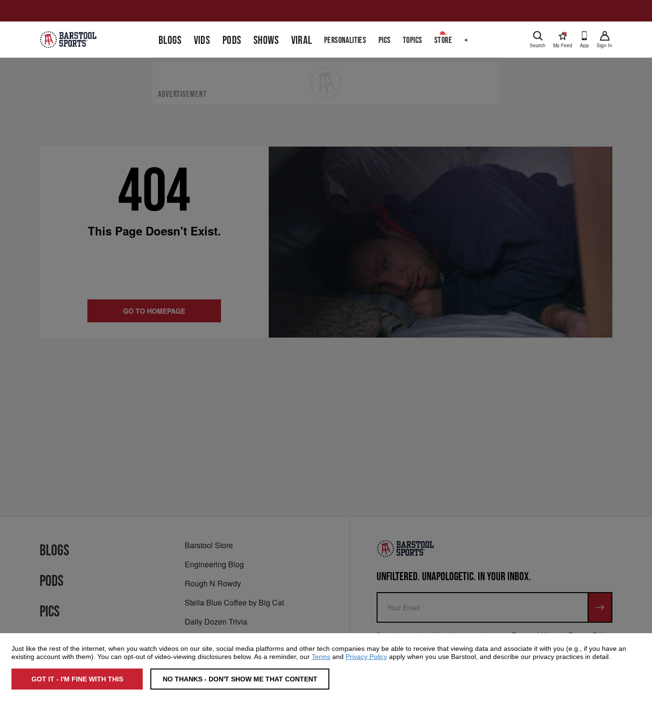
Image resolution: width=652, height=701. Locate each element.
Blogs (169, 40)
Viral (301, 40)
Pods (232, 40)
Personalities (345, 40)
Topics (412, 40)
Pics (385, 40)
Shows (266, 40)
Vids (202, 40)
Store (443, 40)
